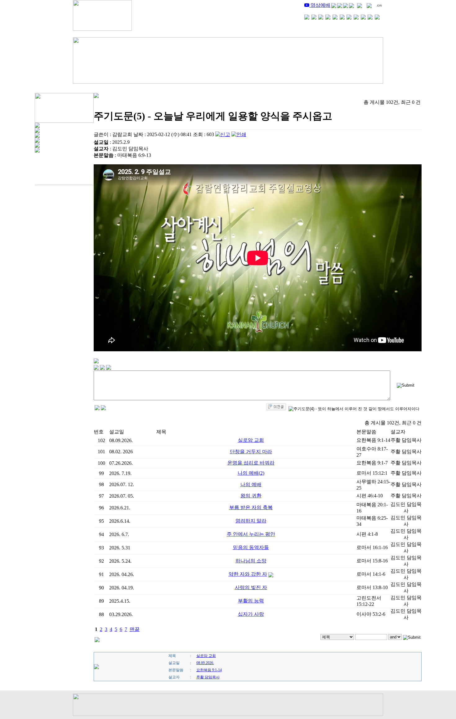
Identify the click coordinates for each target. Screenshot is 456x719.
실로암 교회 (206, 656)
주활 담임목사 (208, 677)
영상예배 (319, 5)
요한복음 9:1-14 (209, 670)
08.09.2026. (205, 663)
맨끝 (135, 629)
